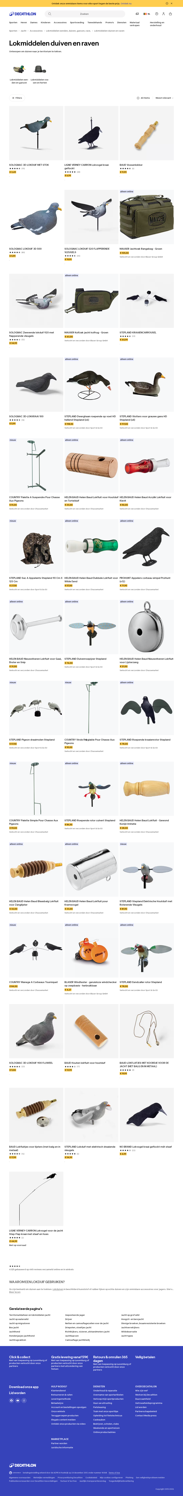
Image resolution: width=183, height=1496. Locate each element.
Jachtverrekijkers (130, 1327)
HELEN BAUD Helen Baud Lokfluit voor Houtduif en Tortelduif (91, 499)
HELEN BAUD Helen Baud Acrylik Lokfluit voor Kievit (145, 499)
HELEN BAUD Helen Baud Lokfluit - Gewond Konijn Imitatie (144, 822)
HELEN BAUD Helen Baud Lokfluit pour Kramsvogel (86, 903)
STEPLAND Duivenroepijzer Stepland (85, 658)
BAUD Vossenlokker (131, 164)
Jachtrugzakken (17, 1340)
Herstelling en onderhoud (157, 24)
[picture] (36, 133)
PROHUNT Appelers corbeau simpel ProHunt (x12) (145, 580)
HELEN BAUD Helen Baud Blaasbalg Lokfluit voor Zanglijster (33, 903)
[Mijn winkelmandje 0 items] (170, 13)
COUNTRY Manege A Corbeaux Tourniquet (33, 982)
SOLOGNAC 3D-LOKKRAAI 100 (26, 416)
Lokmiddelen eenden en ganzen (19, 81)
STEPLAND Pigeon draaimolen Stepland (32, 739)
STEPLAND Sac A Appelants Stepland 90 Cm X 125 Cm (35, 580)
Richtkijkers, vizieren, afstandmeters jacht (87, 1331)
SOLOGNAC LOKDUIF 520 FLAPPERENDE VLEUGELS (87, 250)
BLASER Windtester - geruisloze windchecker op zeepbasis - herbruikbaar (90, 984)
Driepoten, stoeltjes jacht (78, 1327)
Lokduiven (58, 1289)
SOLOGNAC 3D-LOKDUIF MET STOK (29, 164)
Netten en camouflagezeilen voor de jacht (87, 1323)
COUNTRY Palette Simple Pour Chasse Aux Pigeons (33, 822)
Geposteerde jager (75, 1315)
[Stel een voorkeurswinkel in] (137, 13)
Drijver (68, 1319)
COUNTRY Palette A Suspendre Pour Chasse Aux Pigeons (34, 499)
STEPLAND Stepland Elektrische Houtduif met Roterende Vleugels (146, 903)
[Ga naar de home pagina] (22, 14)
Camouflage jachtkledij (77, 1340)
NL (149, 14)
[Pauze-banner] (167, 3)
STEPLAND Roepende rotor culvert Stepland (89, 820)
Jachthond (14, 1331)
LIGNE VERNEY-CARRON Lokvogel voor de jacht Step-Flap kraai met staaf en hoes (36, 1232)
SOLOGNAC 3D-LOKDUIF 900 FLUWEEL (31, 1062)
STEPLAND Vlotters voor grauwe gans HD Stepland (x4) (143, 418)
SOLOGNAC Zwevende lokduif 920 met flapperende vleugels (31, 334)
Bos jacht (14, 1327)
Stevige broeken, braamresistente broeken (143, 1323)
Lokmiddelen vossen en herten (40, 81)
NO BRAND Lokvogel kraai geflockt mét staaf (146, 1146)
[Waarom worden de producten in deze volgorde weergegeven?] (138, 98)
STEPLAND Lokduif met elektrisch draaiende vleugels (89, 1148)
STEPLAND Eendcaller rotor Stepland (141, 982)
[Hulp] (156, 13)
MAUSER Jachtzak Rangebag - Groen (141, 248)
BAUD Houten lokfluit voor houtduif (84, 1062)
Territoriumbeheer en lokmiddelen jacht (29, 1315)
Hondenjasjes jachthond (22, 1336)
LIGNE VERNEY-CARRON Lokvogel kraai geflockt (86, 166)
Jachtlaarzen (72, 1336)
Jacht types (127, 1336)
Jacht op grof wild (130, 1315)
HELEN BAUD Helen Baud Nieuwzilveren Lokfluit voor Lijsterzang (146, 660)
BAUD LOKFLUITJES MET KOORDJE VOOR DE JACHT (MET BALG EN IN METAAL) (144, 1064)
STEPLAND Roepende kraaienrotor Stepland (145, 739)
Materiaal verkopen (135, 24)
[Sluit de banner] (171, 3)
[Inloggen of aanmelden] (163, 13)
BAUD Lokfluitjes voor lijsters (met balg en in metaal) (34, 1148)
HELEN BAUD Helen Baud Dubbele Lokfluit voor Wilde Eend (91, 580)
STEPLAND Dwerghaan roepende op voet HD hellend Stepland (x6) (90, 418)
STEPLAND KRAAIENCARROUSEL (138, 332)
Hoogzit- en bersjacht (132, 1319)
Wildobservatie (129, 1331)
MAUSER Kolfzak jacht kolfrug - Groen (86, 332)
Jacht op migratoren (19, 1323)
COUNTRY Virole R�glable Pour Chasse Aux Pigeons (89, 741)
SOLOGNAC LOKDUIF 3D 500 (25, 248)
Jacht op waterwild (18, 1319)
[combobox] (165, 98)
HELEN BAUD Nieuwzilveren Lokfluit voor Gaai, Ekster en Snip (35, 660)
